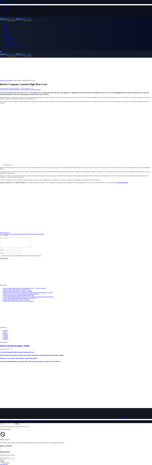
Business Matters (4, 88)
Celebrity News (3, 349)
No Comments (25, 88)
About (4, 6)
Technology (6, 34)
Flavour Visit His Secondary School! (14, 346)
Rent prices (7, 232)
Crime (4, 28)
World (7, 45)
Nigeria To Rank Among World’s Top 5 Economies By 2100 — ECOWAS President (24, 288)
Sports (4, 32)
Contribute (5, 9)
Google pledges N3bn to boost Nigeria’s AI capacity (16, 299)
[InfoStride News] (16, 21)
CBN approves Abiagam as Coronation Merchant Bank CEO (18, 295)
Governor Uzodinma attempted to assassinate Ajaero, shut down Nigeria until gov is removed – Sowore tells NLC (30, 361)
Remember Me (5, 462)
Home (4, 24)
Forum (4, 11)
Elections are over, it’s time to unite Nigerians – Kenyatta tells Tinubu (18, 358)
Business (5, 25)
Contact (5, 13)
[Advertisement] (47, 69)
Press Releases (10, 42)
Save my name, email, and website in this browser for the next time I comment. (21, 255)
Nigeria (5, 30)
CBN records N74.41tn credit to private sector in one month (18, 301)
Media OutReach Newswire (13, 44)
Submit (17, 423)
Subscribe (2, 49)
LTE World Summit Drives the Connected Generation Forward (17, 352)
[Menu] (0, 51)
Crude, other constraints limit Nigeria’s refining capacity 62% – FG (20, 298)
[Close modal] (0, 449)
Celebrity (5, 27)
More (4, 35)
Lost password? (4, 464)
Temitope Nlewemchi (13, 88)
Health (8, 40)
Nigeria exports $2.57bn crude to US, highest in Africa (16, 289)
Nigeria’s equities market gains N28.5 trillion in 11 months (17, 291)
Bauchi (2, 232)
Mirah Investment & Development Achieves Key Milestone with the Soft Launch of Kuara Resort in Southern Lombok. (32, 355)
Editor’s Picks (9, 38)
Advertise (5, 7)
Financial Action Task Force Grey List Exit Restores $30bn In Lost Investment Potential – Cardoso (28, 292)
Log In (2, 461)
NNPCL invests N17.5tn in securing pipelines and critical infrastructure (21, 294)
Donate (5, 10)
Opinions (8, 41)
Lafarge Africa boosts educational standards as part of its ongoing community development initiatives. (28, 296)
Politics (5, 31)
